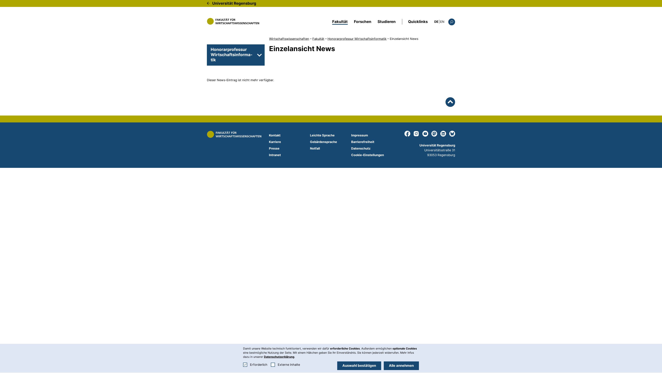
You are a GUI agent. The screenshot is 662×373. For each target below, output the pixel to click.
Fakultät (340, 21)
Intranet (275, 155)
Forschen (362, 21)
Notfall (315, 148)
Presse (274, 148)
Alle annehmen (401, 366)
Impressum (359, 135)
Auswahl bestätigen (359, 366)
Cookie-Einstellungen (367, 155)
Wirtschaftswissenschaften (289, 39)
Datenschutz (360, 148)
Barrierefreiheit (362, 142)
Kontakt (274, 135)
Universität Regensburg (234, 3)
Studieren (387, 21)
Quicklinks (418, 21)
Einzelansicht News (404, 39)
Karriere (275, 142)
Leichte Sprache (322, 135)
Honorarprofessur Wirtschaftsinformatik (357, 39)
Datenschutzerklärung (279, 356)
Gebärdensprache (323, 142)
